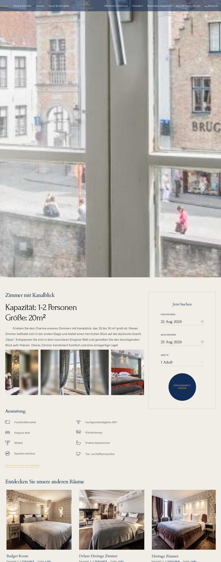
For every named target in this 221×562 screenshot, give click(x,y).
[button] (13, 372)
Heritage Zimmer (164, 556)
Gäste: (165, 355)
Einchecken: (168, 314)
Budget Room (16, 556)
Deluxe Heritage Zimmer (97, 556)
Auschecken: (169, 334)
